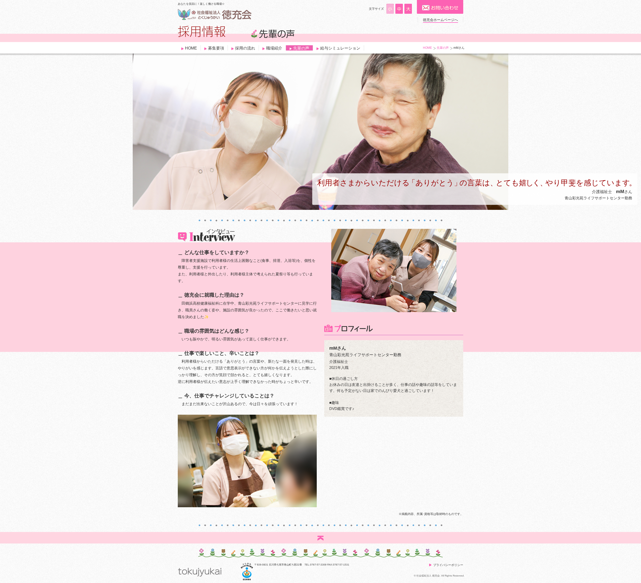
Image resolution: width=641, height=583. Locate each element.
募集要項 (216, 48)
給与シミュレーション (340, 48)
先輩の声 (301, 48)
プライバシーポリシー (448, 565)
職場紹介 (274, 48)
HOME (191, 48)
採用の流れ (245, 48)
